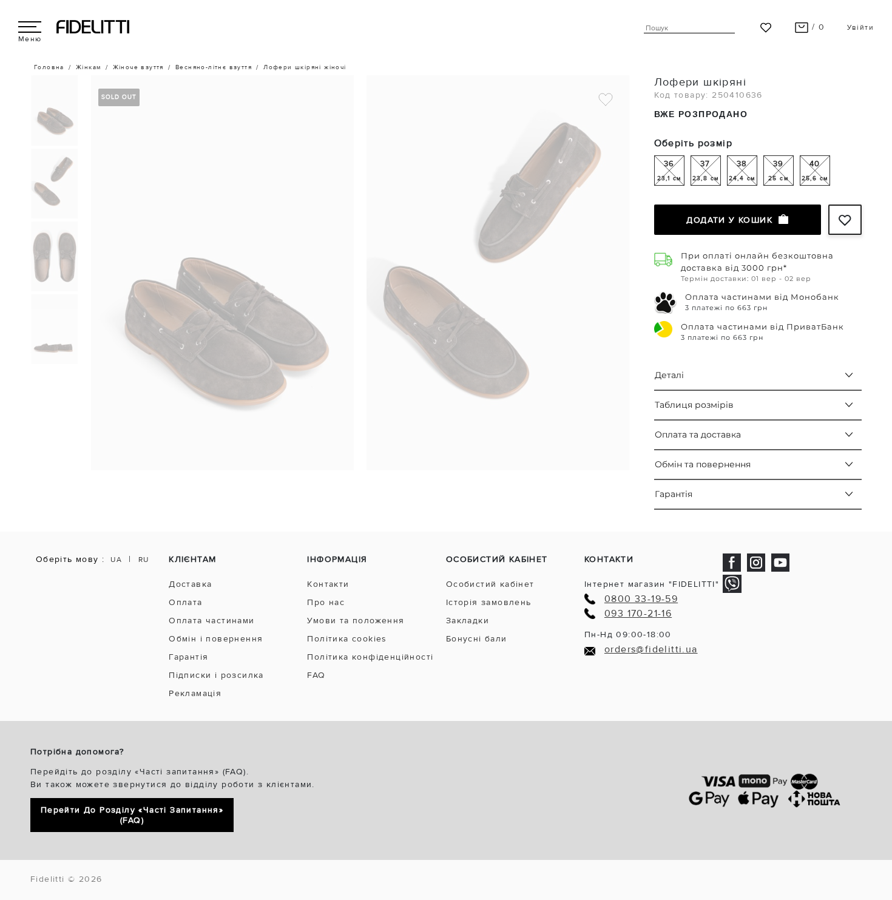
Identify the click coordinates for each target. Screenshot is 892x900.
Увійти (860, 27)
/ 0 (817, 27)
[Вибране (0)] (765, 27)
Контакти (328, 584)
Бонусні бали (476, 639)
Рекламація (195, 693)
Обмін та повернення (703, 464)
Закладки (467, 620)
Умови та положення (355, 620)
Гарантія (673, 494)
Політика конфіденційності (370, 657)
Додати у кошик (729, 220)
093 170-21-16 (638, 614)
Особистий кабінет (490, 584)
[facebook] (732, 562)
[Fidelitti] (92, 26)
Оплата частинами (211, 620)
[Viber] (732, 583)
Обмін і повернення (216, 639)
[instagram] (756, 562)
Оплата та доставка (698, 434)
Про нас (326, 602)
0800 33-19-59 (641, 599)
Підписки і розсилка (216, 675)
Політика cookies (347, 639)
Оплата (185, 602)
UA (116, 559)
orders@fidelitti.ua (651, 649)
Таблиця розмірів (694, 404)
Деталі (669, 375)
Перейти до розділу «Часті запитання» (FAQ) (132, 815)
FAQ (316, 675)
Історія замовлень (489, 602)
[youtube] (780, 562)
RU (143, 559)
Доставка (190, 584)
